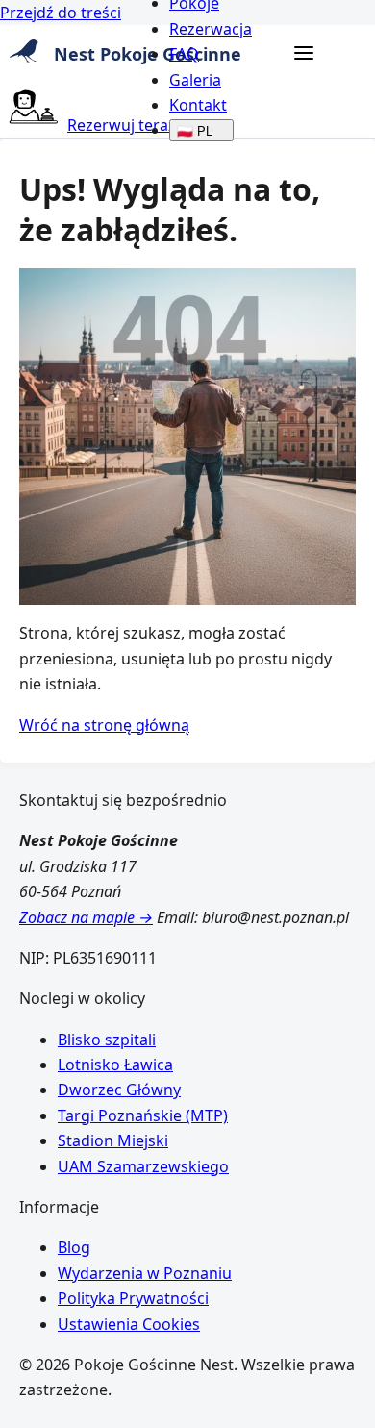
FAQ (184, 53)
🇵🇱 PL (194, 131)
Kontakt (198, 104)
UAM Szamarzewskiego (143, 1166)
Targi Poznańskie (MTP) (143, 1115)
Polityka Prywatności (133, 1298)
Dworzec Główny (119, 1089)
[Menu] (303, 54)
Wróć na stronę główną (104, 725)
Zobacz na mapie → (86, 917)
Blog (74, 1247)
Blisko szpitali (107, 1039)
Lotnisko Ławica (115, 1064)
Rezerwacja (210, 28)
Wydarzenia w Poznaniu (145, 1273)
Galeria (195, 79)
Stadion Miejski (113, 1140)
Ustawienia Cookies (129, 1324)
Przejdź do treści (60, 12)
